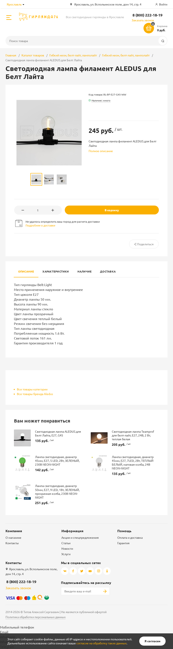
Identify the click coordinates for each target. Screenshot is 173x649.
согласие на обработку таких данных (101, 643)
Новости (67, 548)
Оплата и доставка (130, 537)
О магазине (13, 537)
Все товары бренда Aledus (35, 394)
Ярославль (14, 4)
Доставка (108, 271)
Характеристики (55, 271)
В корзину (112, 210)
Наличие (84, 271)
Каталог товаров (33, 55)
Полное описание (101, 151)
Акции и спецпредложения (80, 537)
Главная (10, 55)
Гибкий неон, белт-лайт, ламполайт (73, 55)
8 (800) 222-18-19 (147, 14)
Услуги (65, 554)
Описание (26, 271)
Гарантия (123, 543)
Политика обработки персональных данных (35, 617)
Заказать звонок (143, 20)
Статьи (65, 543)
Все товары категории (32, 389)
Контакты (12, 543)
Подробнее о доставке (40, 225)
